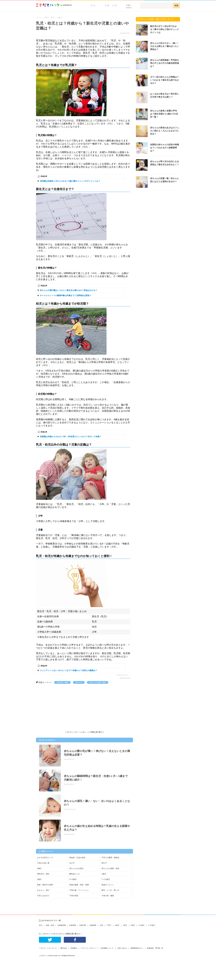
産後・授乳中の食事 (45, 885)
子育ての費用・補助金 (110, 858)
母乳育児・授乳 (43, 874)
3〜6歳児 (73, 879)
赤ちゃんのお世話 (76, 868)
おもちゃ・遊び (43, 890)
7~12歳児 (151, 925)
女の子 (72, 863)
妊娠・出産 (111, 5)
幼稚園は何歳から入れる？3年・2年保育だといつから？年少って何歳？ (70, 436)
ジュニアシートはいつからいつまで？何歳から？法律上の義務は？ (68, 670)
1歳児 (104, 874)
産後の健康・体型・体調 (79, 885)
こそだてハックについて (48, 948)
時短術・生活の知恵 (77, 858)
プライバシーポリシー (89, 948)
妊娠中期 (82, 925)
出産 (101, 925)
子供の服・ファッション (79, 890)
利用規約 (74, 948)
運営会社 (63, 948)
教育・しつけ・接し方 (110, 890)
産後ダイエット (108, 885)
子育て (128, 5)
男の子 (104, 863)
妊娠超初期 (62, 925)
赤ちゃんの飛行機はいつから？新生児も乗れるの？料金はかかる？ (68, 290)
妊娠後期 (93, 925)
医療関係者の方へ (136, 948)
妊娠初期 (72, 925)
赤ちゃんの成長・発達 (97, 682)
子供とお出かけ (43, 896)
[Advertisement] (58, 706)
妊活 (93, 5)
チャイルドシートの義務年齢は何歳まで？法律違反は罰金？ (66, 295)
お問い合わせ (122, 948)
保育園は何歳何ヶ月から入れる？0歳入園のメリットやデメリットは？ (70, 181)
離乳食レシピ (74, 874)
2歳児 (39, 879)
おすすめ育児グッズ (45, 858)
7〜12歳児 (106, 879)
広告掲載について (107, 948)
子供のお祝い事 (43, 863)
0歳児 (39, 868)
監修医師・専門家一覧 (155, 948)
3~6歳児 (141, 925)
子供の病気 (73, 896)
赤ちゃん (79, 682)
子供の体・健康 (62, 682)
